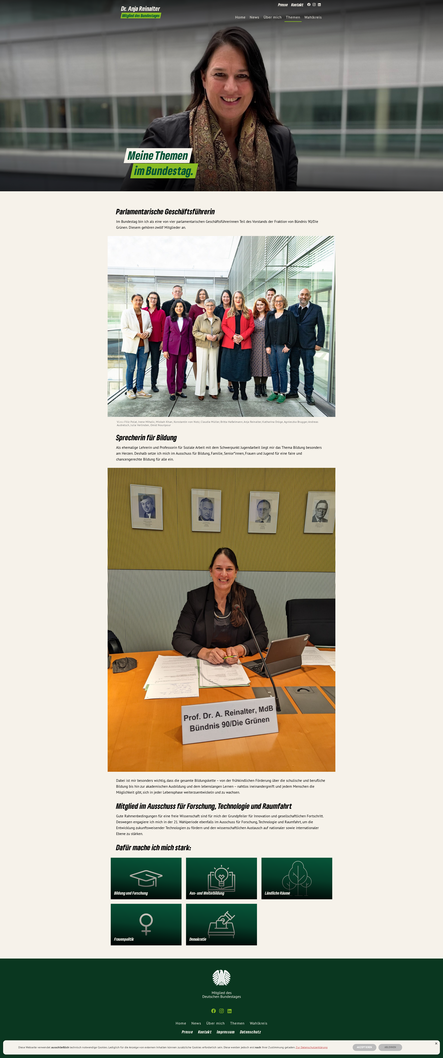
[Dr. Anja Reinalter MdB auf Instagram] (314, 5)
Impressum (226, 1031)
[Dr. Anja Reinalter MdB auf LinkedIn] (319, 5)
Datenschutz (250, 1031)
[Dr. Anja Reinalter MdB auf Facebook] (308, 5)
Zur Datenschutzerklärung (312, 1047)
